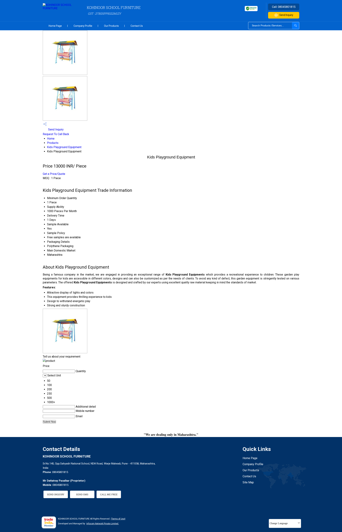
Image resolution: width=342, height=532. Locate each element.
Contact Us (137, 25)
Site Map (248, 482)
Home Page (55, 25)
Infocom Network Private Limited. (102, 523)
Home (51, 138)
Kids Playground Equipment (64, 147)
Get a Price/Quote (54, 174)
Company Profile (83, 25)
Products (52, 143)
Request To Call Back (56, 134)
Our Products (111, 25)
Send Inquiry (286, 15)
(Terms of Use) (118, 519)
